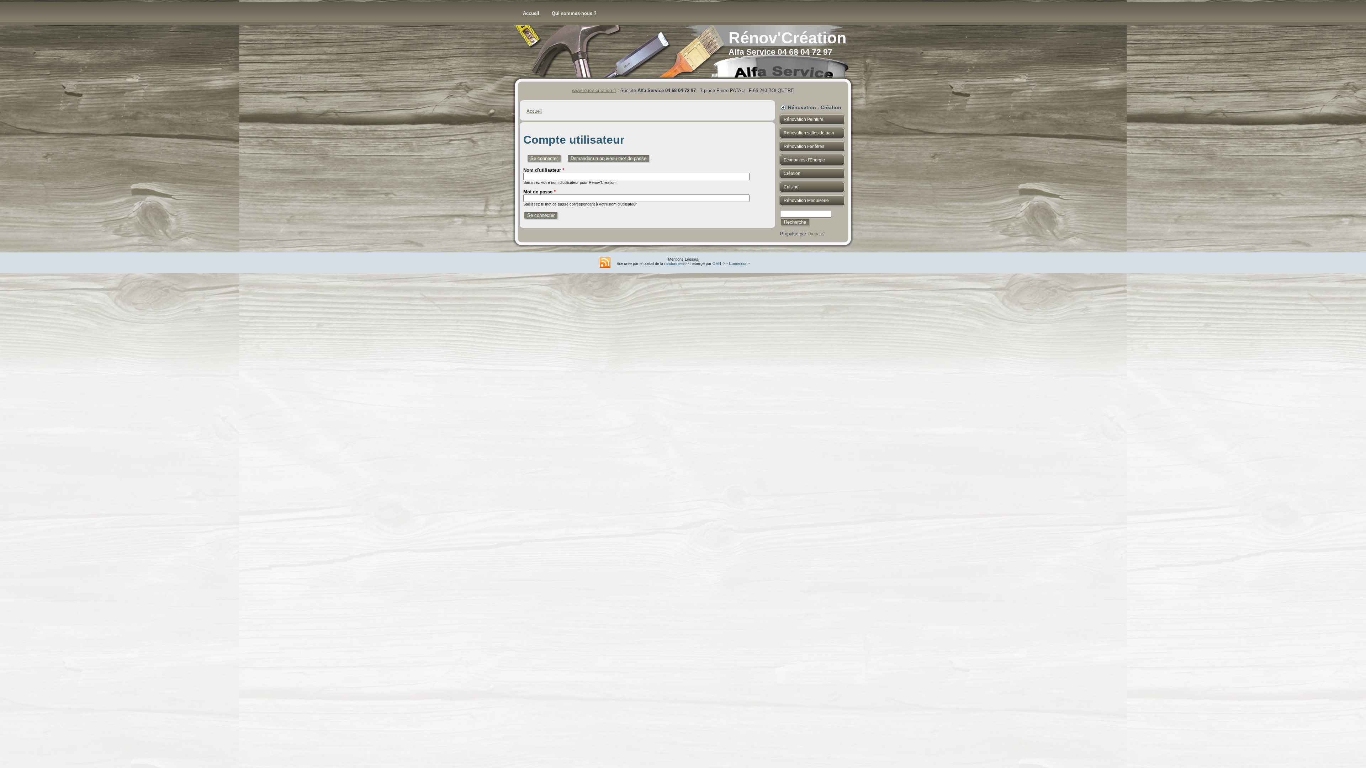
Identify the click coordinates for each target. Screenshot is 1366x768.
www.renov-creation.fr (594, 90)
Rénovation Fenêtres (804, 146)
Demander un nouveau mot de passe (608, 158)
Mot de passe (539, 191)
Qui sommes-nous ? (574, 13)
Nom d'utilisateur (543, 170)
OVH (719, 263)
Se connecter (546, 158)
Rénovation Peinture (804, 119)
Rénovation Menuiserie (806, 200)
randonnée (675, 263)
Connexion (738, 263)
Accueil (531, 13)
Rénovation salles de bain (809, 132)
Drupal (816, 233)
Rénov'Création (787, 38)
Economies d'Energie (804, 160)
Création (792, 173)
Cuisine (791, 187)
